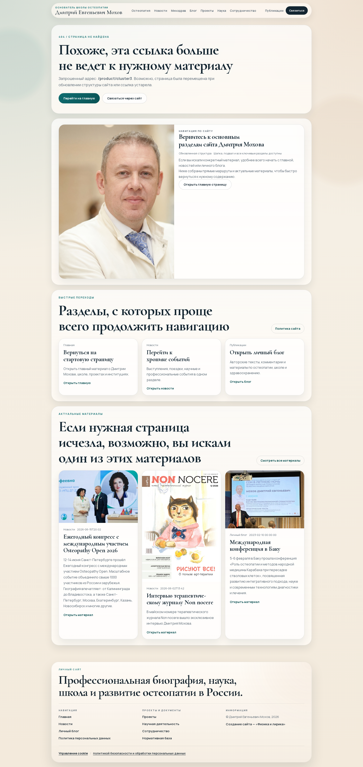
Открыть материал (78, 615)
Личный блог (69, 731)
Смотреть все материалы (280, 460)
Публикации (274, 11)
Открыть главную (77, 383)
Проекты (207, 11)
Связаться (296, 10)
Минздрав (178, 11)
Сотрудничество (243, 11)
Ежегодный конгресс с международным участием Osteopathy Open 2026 (95, 543)
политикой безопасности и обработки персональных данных (139, 753)
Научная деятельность (160, 724)
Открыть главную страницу (205, 184)
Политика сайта (287, 329)
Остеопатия (141, 11)
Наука (221, 11)
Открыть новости (160, 388)
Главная (65, 717)
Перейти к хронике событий (168, 356)
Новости (160, 11)
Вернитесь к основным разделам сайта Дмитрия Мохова (221, 140)
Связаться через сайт (124, 98)
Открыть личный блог (257, 352)
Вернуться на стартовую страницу (88, 356)
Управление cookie (73, 753)
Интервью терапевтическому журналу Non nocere (180, 599)
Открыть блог (240, 382)
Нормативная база (157, 738)
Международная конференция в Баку (255, 545)
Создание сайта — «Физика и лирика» (255, 724)
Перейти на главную (79, 98)
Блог (193, 11)
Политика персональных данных (84, 738)
